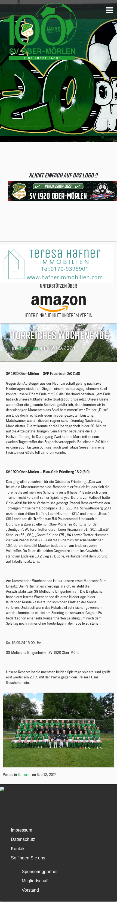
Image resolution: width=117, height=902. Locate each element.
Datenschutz (23, 839)
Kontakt (18, 848)
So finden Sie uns (28, 858)
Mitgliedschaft (35, 881)
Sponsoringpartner (40, 871)
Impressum (21, 830)
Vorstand (30, 890)
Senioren (27, 347)
